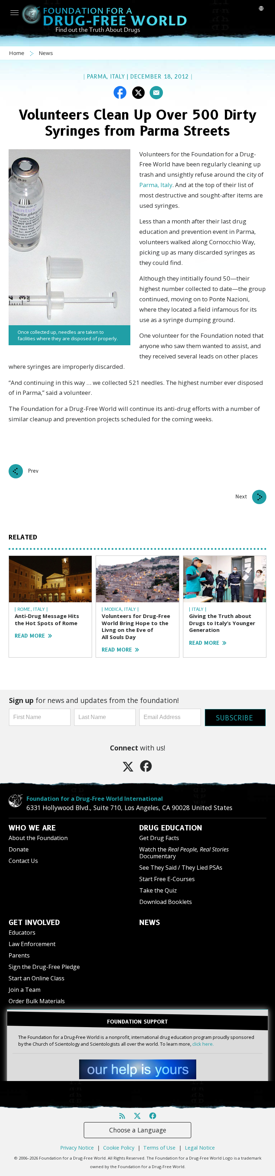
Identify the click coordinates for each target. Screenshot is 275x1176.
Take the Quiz (158, 890)
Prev (33, 471)
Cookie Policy (118, 1147)
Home (17, 52)
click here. (203, 1044)
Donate (19, 849)
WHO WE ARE (32, 828)
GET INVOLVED (34, 922)
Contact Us (23, 861)
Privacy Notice (77, 1147)
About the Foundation (38, 838)
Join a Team (24, 990)
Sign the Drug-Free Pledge (44, 967)
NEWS (149, 922)
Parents (19, 955)
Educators (22, 932)
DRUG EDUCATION (170, 828)
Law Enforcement (32, 944)
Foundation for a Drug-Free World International (94, 799)
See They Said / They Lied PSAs (180, 867)
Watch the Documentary (184, 852)
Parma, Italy (155, 185)
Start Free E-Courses (167, 879)
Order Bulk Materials (37, 1001)
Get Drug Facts (159, 838)
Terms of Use (159, 1147)
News (46, 52)
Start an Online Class (36, 978)
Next (241, 496)
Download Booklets (165, 902)
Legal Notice (200, 1147)
